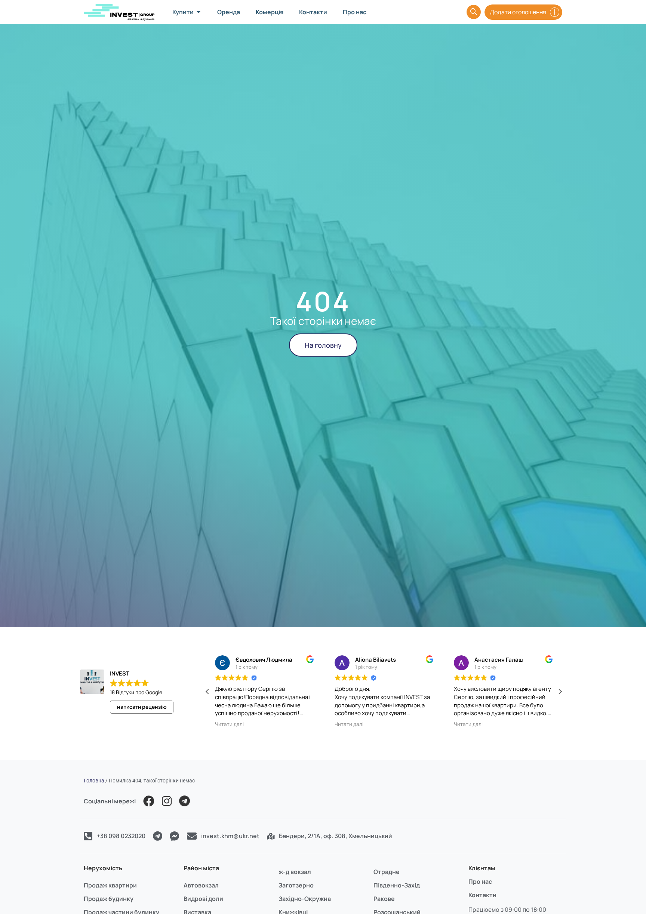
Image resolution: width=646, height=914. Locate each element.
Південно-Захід (396, 885)
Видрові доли (203, 899)
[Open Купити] (199, 11)
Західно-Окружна (305, 899)
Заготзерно (296, 885)
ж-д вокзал (295, 872)
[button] (560, 691)
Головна (94, 781)
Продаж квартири (110, 885)
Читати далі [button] (229, 724)
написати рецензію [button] (142, 706)
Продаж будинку (108, 899)
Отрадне (386, 872)
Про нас (480, 881)
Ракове (384, 899)
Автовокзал (201, 885)
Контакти (482, 895)
